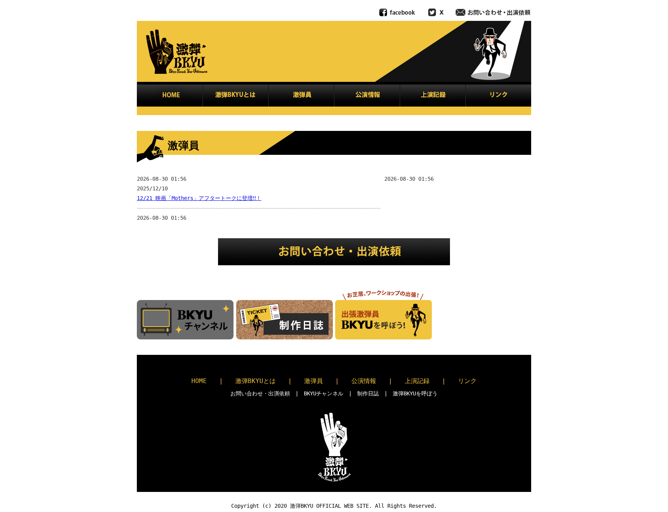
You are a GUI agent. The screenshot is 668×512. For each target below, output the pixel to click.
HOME (199, 381)
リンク (467, 381)
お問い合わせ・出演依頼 (260, 393)
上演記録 (417, 381)
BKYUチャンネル (323, 393)
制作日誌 (368, 393)
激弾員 (313, 381)
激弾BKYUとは (255, 381)
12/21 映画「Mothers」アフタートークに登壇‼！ (199, 198)
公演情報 (363, 381)
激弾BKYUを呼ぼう (415, 393)
